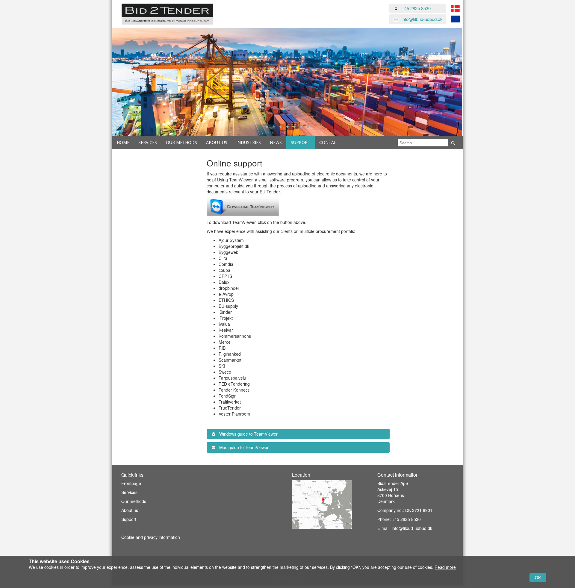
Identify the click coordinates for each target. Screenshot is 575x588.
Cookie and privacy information (150, 537)
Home (123, 142)
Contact (329, 142)
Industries (248, 142)
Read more (445, 567)
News (276, 142)
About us (216, 142)
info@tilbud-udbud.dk (422, 19)
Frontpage (131, 483)
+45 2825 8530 (416, 8)
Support (300, 142)
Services (147, 142)
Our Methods (181, 142)
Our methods (133, 501)
